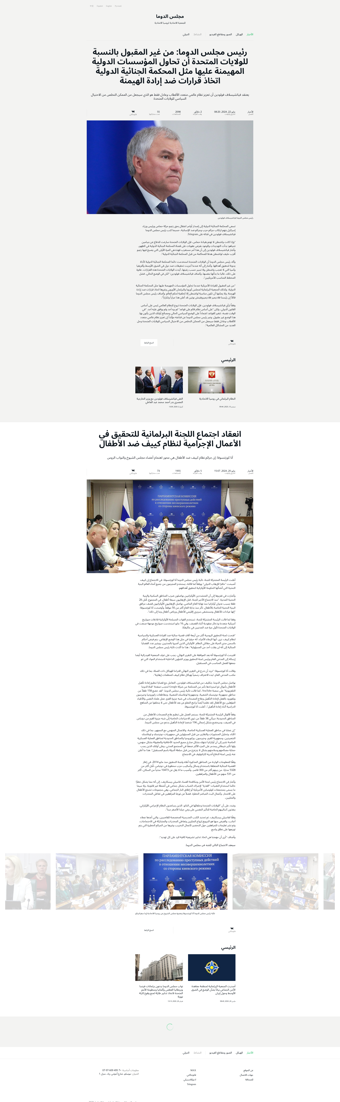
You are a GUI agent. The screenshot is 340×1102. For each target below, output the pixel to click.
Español (99, 6)
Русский (118, 6)
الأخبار (250, 112)
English (108, 6)
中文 (91, 6)
